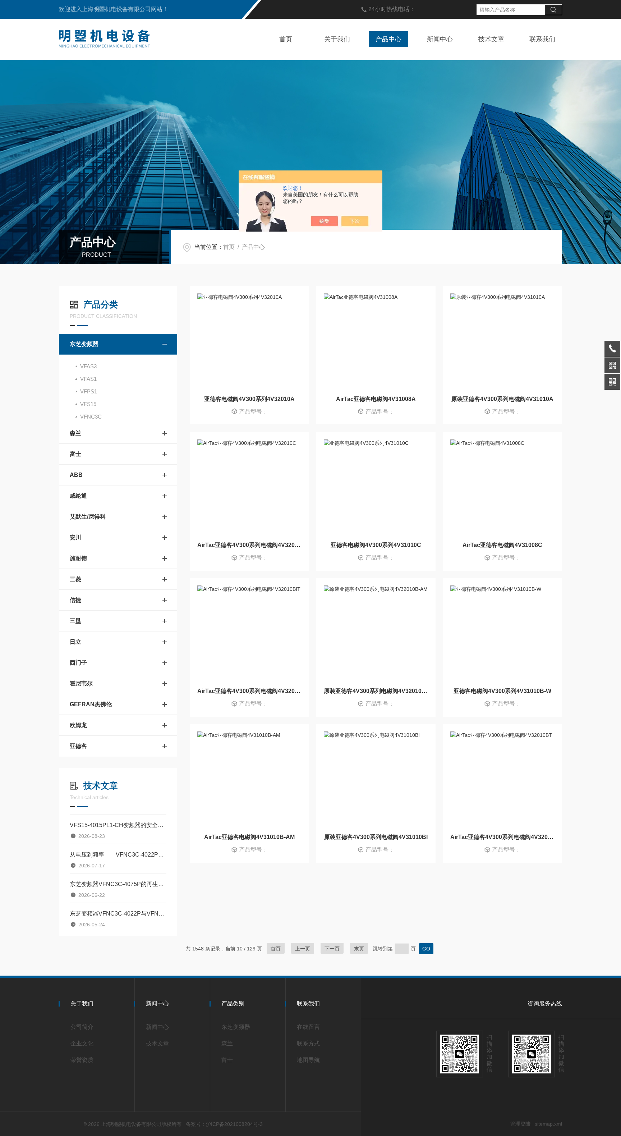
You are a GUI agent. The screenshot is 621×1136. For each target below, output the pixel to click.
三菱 (75, 579)
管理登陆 (520, 1124)
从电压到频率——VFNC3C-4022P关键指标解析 (118, 855)
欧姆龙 (78, 725)
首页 (285, 39)
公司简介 (81, 1027)
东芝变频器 (84, 344)
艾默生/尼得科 (88, 517)
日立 (75, 642)
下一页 (332, 949)
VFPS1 (88, 391)
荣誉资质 (81, 1060)
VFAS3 (88, 366)
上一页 (302, 949)
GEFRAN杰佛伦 (91, 704)
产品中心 (388, 39)
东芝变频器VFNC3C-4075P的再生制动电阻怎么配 (118, 884)
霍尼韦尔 (81, 683)
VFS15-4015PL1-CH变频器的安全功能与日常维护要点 (118, 825)
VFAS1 (88, 379)
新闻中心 (440, 39)
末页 (359, 949)
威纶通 (78, 496)
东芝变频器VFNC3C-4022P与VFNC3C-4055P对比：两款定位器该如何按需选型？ (118, 914)
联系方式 (308, 1043)
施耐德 (78, 558)
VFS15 (88, 404)
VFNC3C (91, 417)
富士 (75, 454)
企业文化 (81, 1043)
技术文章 (491, 39)
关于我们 (337, 39)
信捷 (75, 600)
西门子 (78, 663)
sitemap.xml (548, 1124)
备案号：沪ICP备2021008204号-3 (224, 1124)
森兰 (75, 433)
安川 (75, 537)
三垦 (75, 621)
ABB (76, 475)
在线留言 (308, 1027)
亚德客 (78, 746)
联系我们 (542, 39)
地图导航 (308, 1060)
